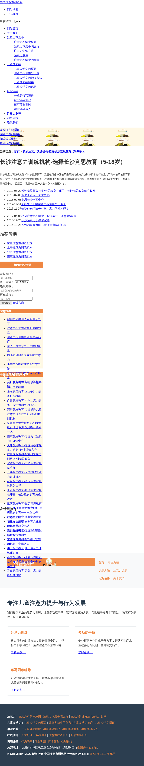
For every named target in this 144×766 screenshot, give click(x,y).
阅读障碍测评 (8, 138)
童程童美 (12, 526)
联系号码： (7, 286)
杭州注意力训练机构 (19, 243)
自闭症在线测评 (10, 143)
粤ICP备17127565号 (103, 753)
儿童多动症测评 (24, 82)
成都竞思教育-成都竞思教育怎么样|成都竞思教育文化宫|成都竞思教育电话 (24, 521)
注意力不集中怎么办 (26, 46)
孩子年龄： (7, 281)
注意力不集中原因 (25, 41)
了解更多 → (18, 652)
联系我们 (12, 122)
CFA (10, 543)
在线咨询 (18, 302)
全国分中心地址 (87, 747)
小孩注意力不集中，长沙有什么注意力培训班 (49, 216)
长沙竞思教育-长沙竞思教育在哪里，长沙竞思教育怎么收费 (58, 190)
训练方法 (104, 570)
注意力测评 (21, 55)
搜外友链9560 (16, 530)
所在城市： (7, 294)
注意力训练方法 (24, 50)
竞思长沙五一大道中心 (35, 195)
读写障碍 (12, 91)
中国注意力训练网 (11, 2)
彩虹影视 (12, 534)
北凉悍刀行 (14, 539)
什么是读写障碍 (24, 95)
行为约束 (26, 741)
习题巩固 (40, 741)
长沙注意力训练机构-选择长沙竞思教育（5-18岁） (54, 151)
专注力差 (113, 562)
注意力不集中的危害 (26, 59)
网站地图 (12, 9)
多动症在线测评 (10, 129)
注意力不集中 (15, 37)
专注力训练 (14, 521)
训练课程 (12, 118)
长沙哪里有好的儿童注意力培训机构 (43, 224)
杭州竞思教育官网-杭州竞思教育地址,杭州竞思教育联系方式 (24, 427)
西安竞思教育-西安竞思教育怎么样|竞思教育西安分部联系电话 (24, 562)
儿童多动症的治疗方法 (28, 77)
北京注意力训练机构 (19, 252)
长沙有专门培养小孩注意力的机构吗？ (45, 208)
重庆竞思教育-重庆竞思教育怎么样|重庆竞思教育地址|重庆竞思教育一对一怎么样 (24, 508)
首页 (17, 151)
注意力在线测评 (10, 134)
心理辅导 (67, 741)
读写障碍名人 (22, 109)
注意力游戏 (120, 570)
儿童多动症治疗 (83, 722)
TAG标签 (12, 13)
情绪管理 (53, 741)
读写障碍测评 (22, 100)
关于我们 (12, 32)
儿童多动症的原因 (25, 68)
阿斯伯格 (104, 578)
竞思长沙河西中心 (32, 199)
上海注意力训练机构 (19, 247)
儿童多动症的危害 (25, 86)
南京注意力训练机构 (19, 256)
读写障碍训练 (22, 104)
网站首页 (12, 28)
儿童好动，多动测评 (34, 735)
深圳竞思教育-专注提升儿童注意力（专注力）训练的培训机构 (24, 414)
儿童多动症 (14, 64)
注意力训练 (14, 517)
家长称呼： (7, 273)
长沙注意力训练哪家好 (35, 220)
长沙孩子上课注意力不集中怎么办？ (43, 204)
